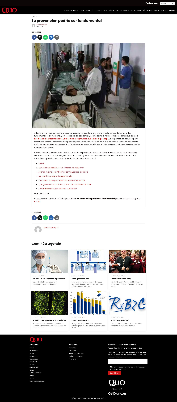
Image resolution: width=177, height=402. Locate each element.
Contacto (72, 348)
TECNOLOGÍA (108, 10)
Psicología (89, 10)
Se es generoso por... (81, 278)
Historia (116, 10)
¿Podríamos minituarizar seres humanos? (58, 188)
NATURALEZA (98, 10)
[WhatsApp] (45, 37)
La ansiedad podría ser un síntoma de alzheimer (61, 167)
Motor (156, 10)
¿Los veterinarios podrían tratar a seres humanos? (62, 180)
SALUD (82, 10)
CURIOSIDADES (124, 10)
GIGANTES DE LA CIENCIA (167, 10)
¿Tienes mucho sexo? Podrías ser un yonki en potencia (63, 172)
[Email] (56, 37)
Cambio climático (142, 10)
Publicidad (72, 359)
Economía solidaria (80, 320)
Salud (41, 163)
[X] (39, 37)
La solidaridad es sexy (121, 278)
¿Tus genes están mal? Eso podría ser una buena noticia (65, 184)
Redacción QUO (41, 25)
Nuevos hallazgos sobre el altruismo (49, 320)
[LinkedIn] (51, 37)
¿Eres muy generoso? (120, 320)
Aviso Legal (73, 351)
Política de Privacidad (76, 353)
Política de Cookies (75, 356)
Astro (151, 10)
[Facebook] (34, 37)
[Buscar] (173, 3)
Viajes (132, 10)
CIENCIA (66, 10)
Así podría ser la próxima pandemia (55, 176)
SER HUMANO (74, 10)
